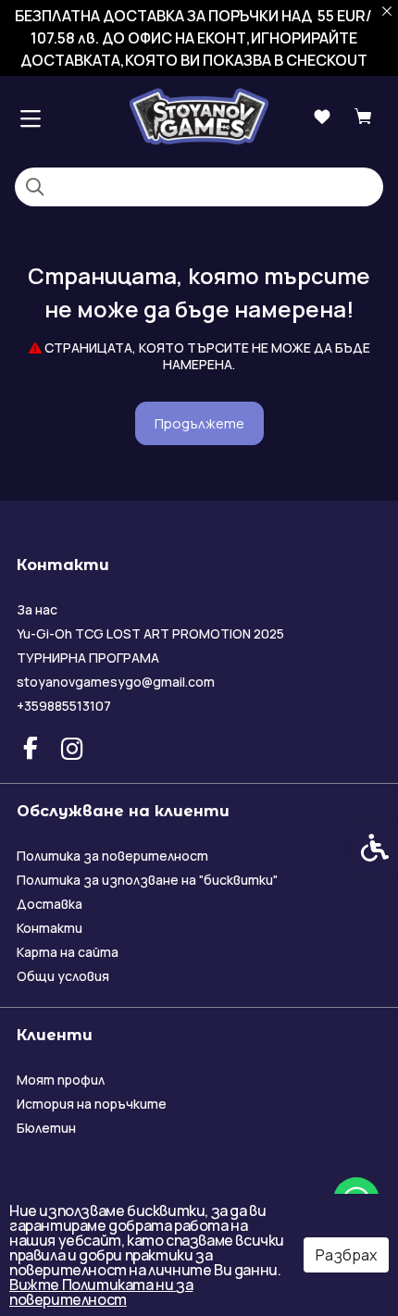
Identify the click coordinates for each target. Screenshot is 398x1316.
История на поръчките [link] (92, 1103)
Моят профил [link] (61, 1079)
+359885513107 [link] (64, 705)
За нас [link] (37, 609)
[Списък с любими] (321, 117)
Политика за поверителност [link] (112, 855)
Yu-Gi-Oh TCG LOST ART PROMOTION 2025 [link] (150, 633)
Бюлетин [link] (46, 1127)
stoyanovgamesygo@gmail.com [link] (116, 681)
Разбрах (346, 1255)
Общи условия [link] (63, 976)
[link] (199, 116)
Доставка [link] (49, 904)
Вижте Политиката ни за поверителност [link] (101, 1292)
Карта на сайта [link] (67, 952)
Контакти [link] (49, 928)
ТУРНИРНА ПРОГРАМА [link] (88, 657)
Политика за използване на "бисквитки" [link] (147, 879)
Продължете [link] (199, 423)
